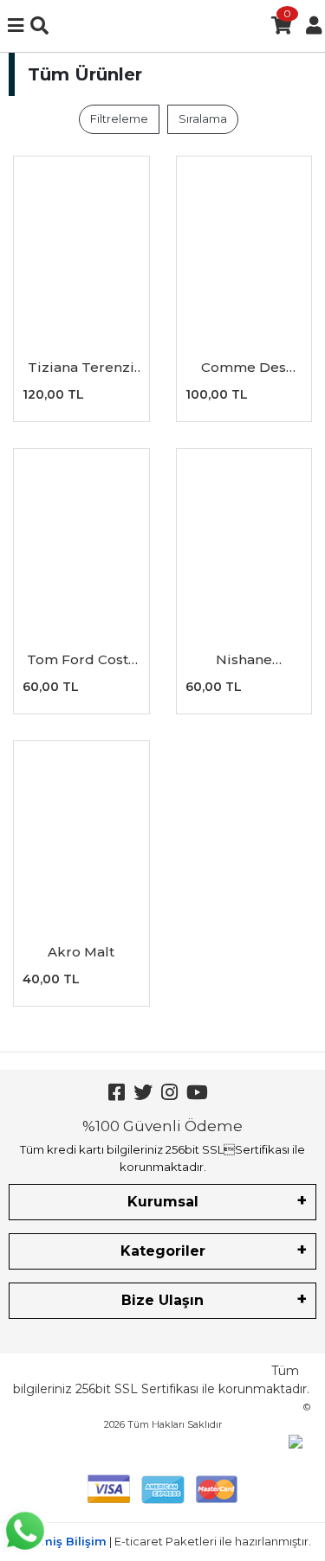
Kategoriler (162, 1251)
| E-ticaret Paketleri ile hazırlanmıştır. (163, 1541)
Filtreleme (119, 118)
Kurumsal (162, 1201)
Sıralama (203, 118)
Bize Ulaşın (162, 1300)
